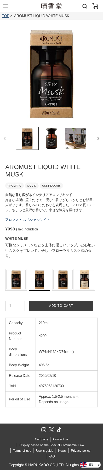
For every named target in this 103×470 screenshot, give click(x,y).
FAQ (52, 456)
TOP (5, 16)
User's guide (44, 450)
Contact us (60, 439)
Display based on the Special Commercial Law (51, 445)
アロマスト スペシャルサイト (27, 220)
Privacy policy (81, 450)
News (62, 450)
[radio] (16, 280)
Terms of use (22, 450)
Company (41, 439)
